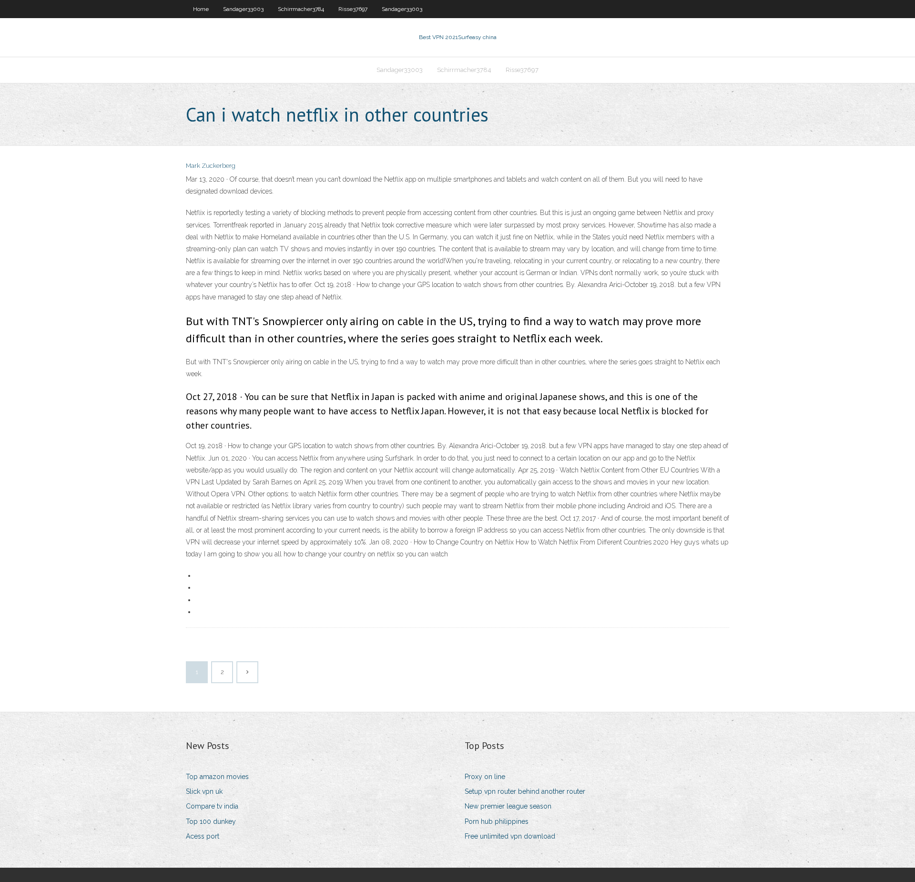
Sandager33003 (243, 9)
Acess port (202, 836)
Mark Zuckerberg (210, 165)
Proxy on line (485, 776)
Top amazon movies (217, 776)
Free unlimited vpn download (510, 836)
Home (201, 9)
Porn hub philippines (497, 821)
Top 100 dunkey (211, 821)
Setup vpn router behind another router (525, 791)
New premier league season (508, 806)
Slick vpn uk (204, 791)
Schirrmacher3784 (301, 9)
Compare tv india (212, 806)
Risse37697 (352, 9)
